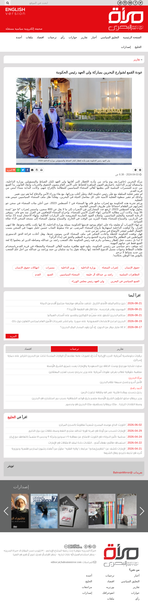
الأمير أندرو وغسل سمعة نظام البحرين (121, 380)
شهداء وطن (19, 498)
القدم (38, 274)
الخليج (138, 46)
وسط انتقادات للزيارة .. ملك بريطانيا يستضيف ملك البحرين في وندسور (104, 404)
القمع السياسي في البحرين (125, 281)
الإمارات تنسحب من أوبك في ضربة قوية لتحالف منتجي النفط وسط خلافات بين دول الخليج (85, 431)
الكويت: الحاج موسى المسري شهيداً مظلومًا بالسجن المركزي (100, 425)
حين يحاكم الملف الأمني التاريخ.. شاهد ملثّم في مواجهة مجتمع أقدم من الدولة (91, 303)
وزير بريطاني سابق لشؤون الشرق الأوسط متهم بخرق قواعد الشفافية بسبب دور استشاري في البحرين (87, 398)
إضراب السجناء (110, 267)
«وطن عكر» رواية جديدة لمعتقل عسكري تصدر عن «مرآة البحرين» (105, 504)
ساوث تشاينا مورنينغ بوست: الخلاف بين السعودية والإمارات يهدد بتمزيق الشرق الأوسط (94, 366)
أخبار (94, 37)
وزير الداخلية (67, 267)
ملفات (29, 37)
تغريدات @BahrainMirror (127, 472)
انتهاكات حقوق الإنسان (27, 267)
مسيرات (50, 267)
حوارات (73, 37)
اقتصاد (40, 37)
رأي (63, 37)
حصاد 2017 (77, 498)
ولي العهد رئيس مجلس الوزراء (88, 281)
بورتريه (110, 587)
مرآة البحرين (126, 19)
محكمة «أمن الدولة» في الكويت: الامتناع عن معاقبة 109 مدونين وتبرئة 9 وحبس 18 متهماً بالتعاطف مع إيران (75, 437)
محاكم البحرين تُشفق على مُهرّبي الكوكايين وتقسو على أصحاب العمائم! (94, 315)
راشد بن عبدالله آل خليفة (99, 274)
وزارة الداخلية (88, 267)
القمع (50, 274)
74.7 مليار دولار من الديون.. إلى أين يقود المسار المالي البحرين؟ (101, 327)
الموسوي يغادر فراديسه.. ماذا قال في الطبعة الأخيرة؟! (104, 309)
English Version (15, 11)
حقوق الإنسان (132, 267)
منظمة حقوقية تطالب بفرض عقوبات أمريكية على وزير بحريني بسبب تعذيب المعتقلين (95, 372)
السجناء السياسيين (70, 274)
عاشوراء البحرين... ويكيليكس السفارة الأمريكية (48, 502)
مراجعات (87, 587)
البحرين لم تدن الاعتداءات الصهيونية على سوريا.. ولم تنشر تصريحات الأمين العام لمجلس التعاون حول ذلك (77, 321)
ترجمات (52, 37)
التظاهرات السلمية (129, 274)
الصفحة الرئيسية (132, 37)
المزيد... (12, 336)
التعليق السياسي (110, 37)
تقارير (84, 37)
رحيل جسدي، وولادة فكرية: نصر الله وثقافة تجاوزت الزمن (111, 390)
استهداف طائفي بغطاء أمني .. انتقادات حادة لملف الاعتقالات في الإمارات (95, 443)
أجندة (19, 37)
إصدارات (126, 46)
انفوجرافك (108, 592)
